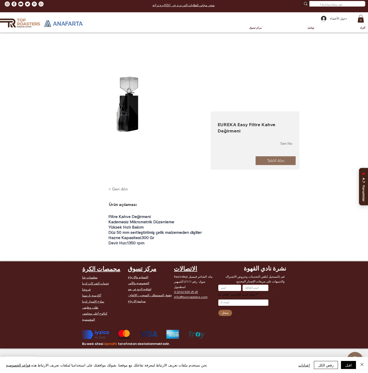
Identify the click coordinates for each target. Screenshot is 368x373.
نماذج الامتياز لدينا (93, 301)
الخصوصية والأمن (138, 283)
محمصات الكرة (101, 268)
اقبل (348, 364)
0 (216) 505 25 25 (186, 292)
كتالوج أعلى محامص (94, 313)
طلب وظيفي (90, 307)
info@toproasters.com (191, 297)
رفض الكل (326, 364)
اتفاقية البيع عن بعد (139, 289)
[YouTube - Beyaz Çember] (20, 4)
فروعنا (86, 289)
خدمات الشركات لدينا (95, 283)
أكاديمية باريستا (91, 295)
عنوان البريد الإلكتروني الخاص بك (236, 294)
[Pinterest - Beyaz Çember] (34, 4)
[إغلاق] (362, 365)
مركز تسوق (142, 268)
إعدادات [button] (304, 364)
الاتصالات (185, 268)
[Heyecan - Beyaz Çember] (27, 4)
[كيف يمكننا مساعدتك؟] (305, 4)
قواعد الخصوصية (18, 364)
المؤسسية (88, 319)
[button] (360, 19)
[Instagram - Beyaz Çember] (7, 4)
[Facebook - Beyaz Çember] (14, 4)
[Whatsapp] (41, 4)
